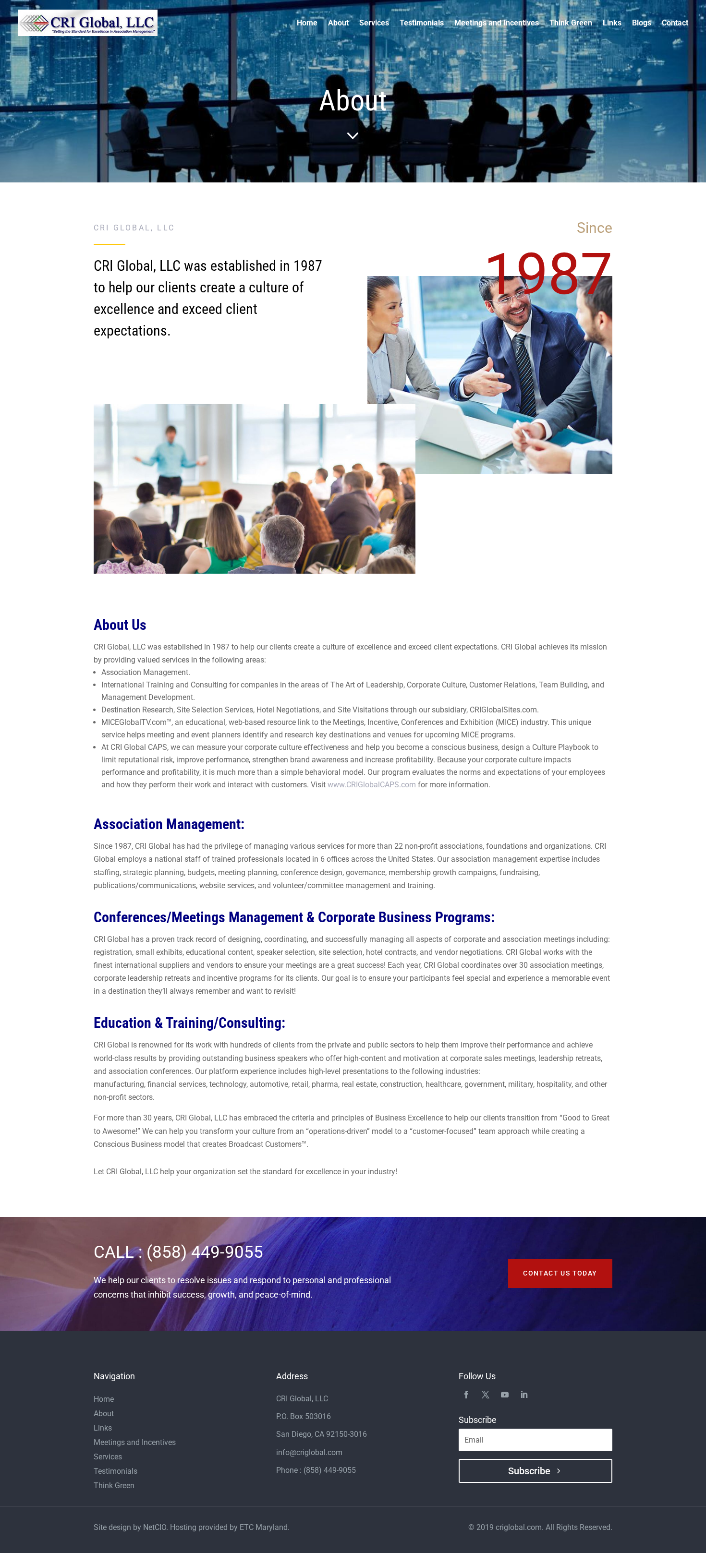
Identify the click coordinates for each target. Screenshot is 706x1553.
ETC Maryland (264, 1527)
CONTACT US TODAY (560, 1273)
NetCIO (154, 1527)
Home (307, 23)
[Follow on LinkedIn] (524, 1393)
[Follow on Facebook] (466, 1393)
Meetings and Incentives (496, 23)
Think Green (570, 23)
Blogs (641, 23)
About (338, 23)
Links (612, 23)
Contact (675, 23)
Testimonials (422, 23)
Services (374, 23)
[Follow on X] (485, 1393)
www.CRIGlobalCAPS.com (372, 784)
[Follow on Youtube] (504, 1393)
